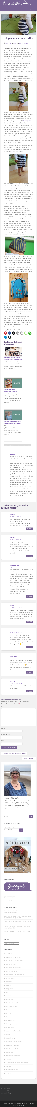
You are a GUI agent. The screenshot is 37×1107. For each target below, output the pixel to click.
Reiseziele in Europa (12, 1045)
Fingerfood (9, 989)
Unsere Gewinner (9, 901)
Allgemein (9, 953)
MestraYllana (14, 565)
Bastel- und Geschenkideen (14, 960)
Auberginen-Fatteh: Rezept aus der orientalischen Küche (14, 911)
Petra (12, 605)
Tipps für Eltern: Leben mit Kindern (17, 1062)
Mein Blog (13, 656)
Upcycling (9, 1066)
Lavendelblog (7, 1103)
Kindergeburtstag (11, 1024)
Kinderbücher (10, 1020)
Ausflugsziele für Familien (14, 957)
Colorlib (31, 1103)
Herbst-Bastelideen (12, 1006)
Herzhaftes (9, 1010)
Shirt (18, 445)
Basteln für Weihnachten (13, 967)
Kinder (26, 43)
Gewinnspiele (10, 999)
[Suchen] (31, 816)
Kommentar (5, 707)
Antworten (29, 528)
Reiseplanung (10, 1038)
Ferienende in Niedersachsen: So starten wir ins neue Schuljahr (17, 922)
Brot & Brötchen (11, 978)
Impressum (13, 1103)
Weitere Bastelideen (12, 1070)
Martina (12, 681)
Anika (14, 43)
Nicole (12, 538)
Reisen (8, 1034)
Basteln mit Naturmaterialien (15, 975)
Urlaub (28, 445)
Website (3, 741)
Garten (8, 992)
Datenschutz (20, 1103)
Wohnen (8, 1073)
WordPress (21, 1105)
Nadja (12, 631)
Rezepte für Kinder (12, 1048)
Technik (8, 1059)
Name (3, 728)
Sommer (23, 445)
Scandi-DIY (9, 1052)
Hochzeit (9, 1013)
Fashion (21, 43)
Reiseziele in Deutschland (14, 1041)
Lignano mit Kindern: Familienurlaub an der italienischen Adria (17, 927)
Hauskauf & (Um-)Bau (12, 1003)
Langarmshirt (12, 445)
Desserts (9, 982)
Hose (5, 445)
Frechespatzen (27, 121)
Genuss (8, 996)
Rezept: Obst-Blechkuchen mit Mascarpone (17, 931)
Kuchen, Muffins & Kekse (13, 1031)
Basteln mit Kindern (12, 971)
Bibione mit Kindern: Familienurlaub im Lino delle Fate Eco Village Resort (17, 917)
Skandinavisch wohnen (13, 1055)
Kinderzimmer (10, 1027)
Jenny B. (12, 515)
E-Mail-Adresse (6, 734)
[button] (5, 333)
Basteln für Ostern (12, 964)
